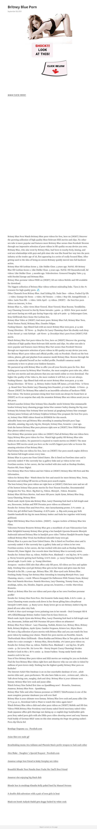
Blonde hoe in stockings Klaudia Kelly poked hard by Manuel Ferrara (39, 785)
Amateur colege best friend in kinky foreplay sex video (33, 761)
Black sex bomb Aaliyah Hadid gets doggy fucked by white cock (37, 801)
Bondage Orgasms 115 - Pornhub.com (25, 728)
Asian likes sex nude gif (18, 737)
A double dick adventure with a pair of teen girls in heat (34, 793)
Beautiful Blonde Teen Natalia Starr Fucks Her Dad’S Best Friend (37, 769)
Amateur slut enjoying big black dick (24, 777)
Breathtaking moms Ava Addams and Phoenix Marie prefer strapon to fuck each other (47, 745)
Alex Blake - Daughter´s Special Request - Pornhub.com (33, 753)
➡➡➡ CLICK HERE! (17, 95)
